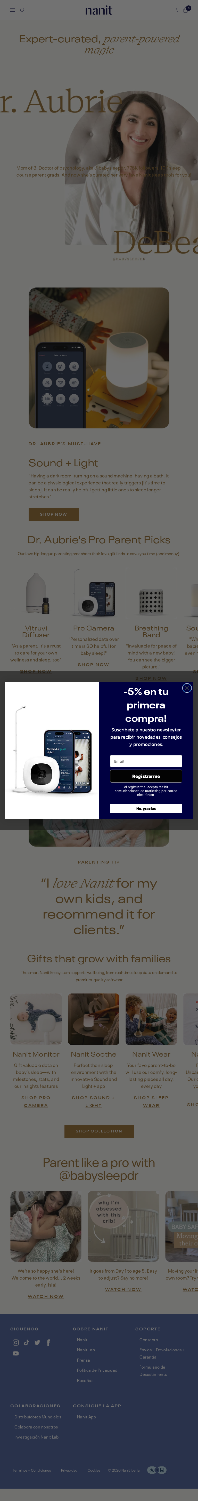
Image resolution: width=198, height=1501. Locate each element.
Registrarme (146, 776)
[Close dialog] (187, 688)
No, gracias (146, 808)
